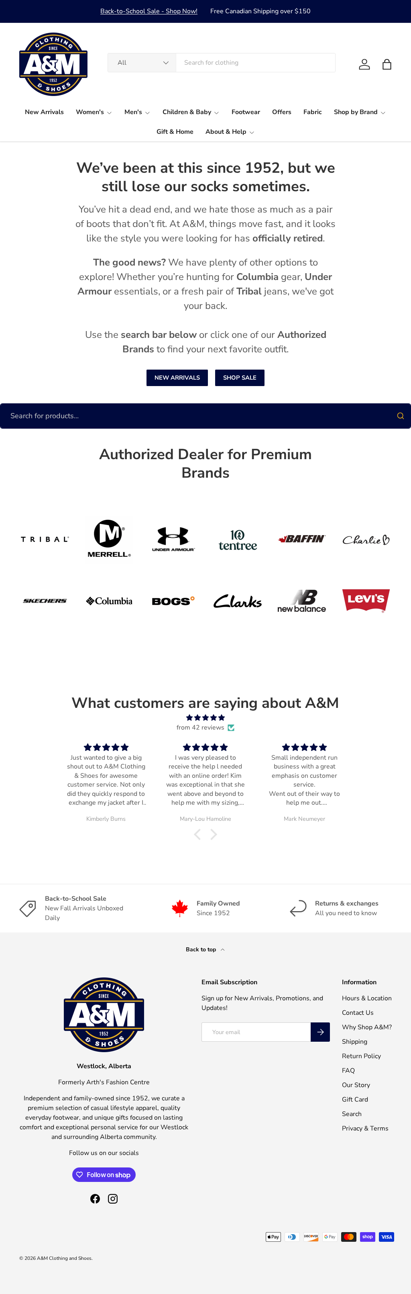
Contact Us (358, 1012)
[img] (205, 718)
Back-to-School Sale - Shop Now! (148, 11)
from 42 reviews (200, 727)
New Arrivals (44, 112)
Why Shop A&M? (367, 1027)
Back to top (202, 949)
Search (352, 1114)
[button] (387, 64)
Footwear (246, 112)
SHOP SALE (239, 378)
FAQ (348, 1070)
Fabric (312, 112)
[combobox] (221, 62)
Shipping (354, 1041)
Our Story (356, 1085)
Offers (281, 112)
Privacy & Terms (365, 1128)
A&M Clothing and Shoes (64, 1258)
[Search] (400, 416)
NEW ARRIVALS (177, 378)
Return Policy (361, 1056)
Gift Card (355, 1099)
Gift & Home (175, 131)
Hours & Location (367, 998)
